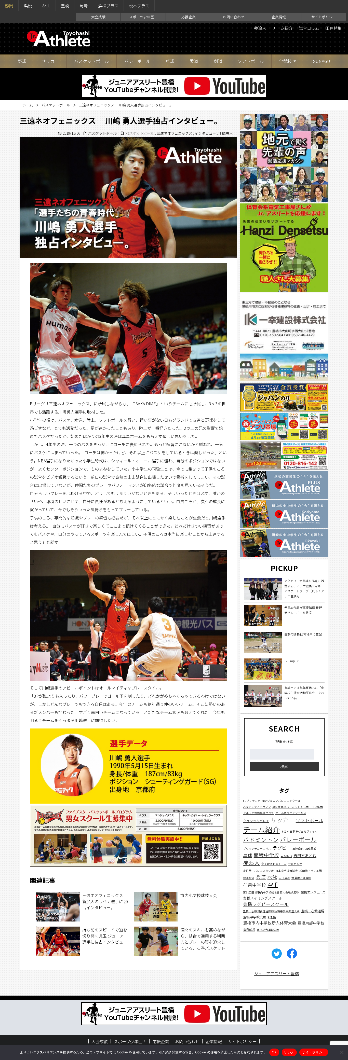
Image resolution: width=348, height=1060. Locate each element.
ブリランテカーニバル (257, 848)
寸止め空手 (295, 864)
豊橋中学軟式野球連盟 (259, 917)
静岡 (9, 6)
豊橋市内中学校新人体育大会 (269, 923)
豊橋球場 (249, 929)
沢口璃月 (284, 877)
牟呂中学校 (254, 884)
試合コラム (309, 28)
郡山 (46, 6)
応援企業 (188, 16)
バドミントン (260, 839)
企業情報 (279, 16)
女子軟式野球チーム (274, 864)
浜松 (28, 6)
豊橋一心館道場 (312, 910)
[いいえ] (341, 1052)
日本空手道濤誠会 (286, 870)
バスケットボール (91, 61)
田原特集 (333, 28)
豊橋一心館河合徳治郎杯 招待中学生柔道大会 (271, 911)
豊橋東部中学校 (311, 923)
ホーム (27, 104)
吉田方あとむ (304, 855)
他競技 (285, 61)
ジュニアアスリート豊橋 (276, 973)
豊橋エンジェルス (313, 892)
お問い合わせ (233, 16)
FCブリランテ (251, 800)
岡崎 (83, 6)
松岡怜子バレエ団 (310, 870)
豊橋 (65, 6)
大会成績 (98, 16)
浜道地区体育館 (301, 877)
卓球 (170, 61)
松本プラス (139, 6)
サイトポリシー (323, 16)
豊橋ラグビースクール (266, 904)
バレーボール (137, 61)
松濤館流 (248, 877)
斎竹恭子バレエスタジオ (258, 870)
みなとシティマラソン (257, 806)
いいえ (289, 1052)
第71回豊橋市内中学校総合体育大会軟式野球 (271, 892)
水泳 (272, 876)
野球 (22, 61)
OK (274, 1052)
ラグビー (282, 847)
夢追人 (260, 28)
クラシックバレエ (256, 820)
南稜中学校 (266, 854)
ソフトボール (251, 61)
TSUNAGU (320, 61)
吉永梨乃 (286, 856)
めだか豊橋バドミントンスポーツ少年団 (297, 806)
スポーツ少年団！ (143, 16)
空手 (272, 884)
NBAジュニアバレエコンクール (281, 800)
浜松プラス (108, 6)
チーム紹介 (282, 28)
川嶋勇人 (226, 133)
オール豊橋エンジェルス (290, 813)
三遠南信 (298, 848)
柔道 (194, 61)
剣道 (218, 61)
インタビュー (205, 133)
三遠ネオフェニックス (174, 133)
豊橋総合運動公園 (268, 929)
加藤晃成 (310, 848)
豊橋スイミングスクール (262, 898)
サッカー (50, 61)
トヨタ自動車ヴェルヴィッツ (299, 831)
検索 (284, 766)
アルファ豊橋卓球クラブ (258, 813)
